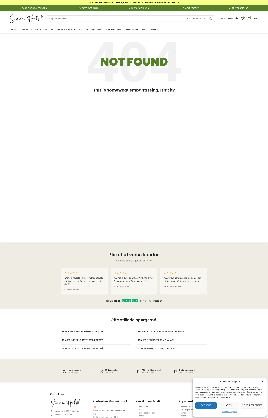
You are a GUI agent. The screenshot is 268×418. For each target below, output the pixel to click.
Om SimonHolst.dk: (148, 401)
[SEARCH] (210, 18)
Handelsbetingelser (229, 412)
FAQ (140, 410)
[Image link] (69, 402)
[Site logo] (26, 18)
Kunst (183, 413)
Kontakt (141, 416)
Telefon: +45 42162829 (64, 414)
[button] (262, 381)
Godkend (206, 405)
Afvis (229, 405)
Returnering (143, 407)
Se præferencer (252, 405)
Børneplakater (186, 407)
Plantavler (184, 416)
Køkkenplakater (187, 410)
